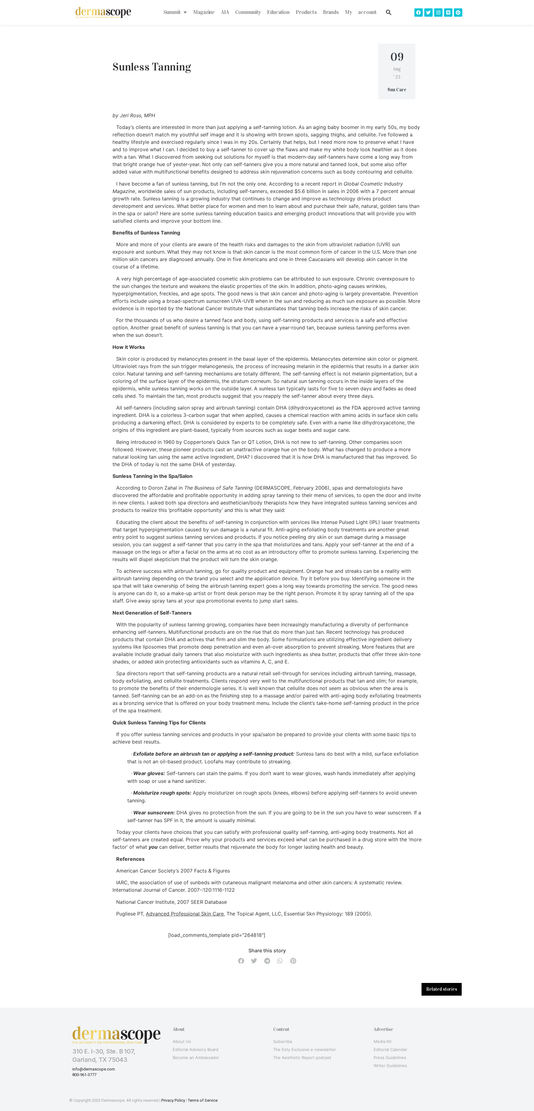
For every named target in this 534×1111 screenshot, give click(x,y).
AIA (225, 12)
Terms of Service (203, 1100)
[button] (241, 961)
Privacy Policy (173, 1100)
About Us (182, 1041)
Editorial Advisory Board (195, 1049)
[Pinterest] (458, 12)
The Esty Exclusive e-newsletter (304, 1049)
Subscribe (282, 1041)
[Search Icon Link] (388, 12)
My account (361, 12)
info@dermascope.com (93, 1069)
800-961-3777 (84, 1074)
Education (278, 12)
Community (248, 12)
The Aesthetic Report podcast (302, 1057)
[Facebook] (418, 12)
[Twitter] (428, 12)
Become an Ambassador (196, 1057)
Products (306, 12)
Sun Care (397, 89)
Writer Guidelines (390, 1065)
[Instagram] (438, 12)
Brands (331, 12)
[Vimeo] (448, 12)
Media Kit (383, 1041)
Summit (171, 12)
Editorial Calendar (390, 1049)
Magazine (204, 12)
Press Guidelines (390, 1057)
